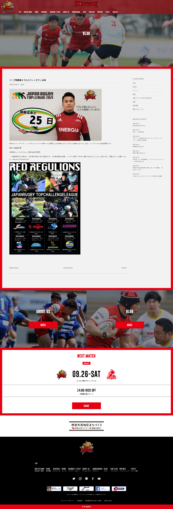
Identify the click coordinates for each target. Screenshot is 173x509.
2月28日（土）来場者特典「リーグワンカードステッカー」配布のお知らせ (148, 159)
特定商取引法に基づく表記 (93, 500)
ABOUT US (66, 12)
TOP (20, 12)
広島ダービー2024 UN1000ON (142, 98)
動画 (134, 94)
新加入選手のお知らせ (139, 124)
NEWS (22, 84)
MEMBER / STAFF (55, 12)
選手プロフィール (138, 109)
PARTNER (100, 12)
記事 (134, 102)
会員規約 (79, 500)
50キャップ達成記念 (138, 131)
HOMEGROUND (76, 12)
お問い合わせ (108, 500)
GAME (36, 12)
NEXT (124, 268)
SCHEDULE (44, 12)
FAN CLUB (92, 12)
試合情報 (135, 105)
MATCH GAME (28, 12)
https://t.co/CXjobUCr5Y (20, 159)
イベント (135, 90)
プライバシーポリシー (67, 500)
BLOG (84, 12)
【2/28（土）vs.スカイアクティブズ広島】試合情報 (147, 175)
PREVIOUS (14, 268)
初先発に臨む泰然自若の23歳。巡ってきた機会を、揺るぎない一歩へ (148, 167)
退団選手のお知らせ (138, 145)
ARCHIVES (68, 268)
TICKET (108, 12)
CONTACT (115, 12)
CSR (134, 83)
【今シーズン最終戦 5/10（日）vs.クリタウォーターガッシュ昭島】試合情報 (147, 138)
